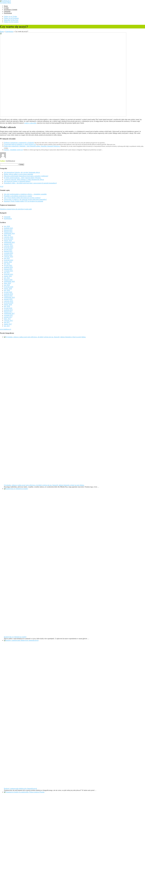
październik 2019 (9, 297)
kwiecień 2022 (8, 260)
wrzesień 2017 (8, 315)
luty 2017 (7, 326)
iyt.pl (1, 186)
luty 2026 (7, 226)
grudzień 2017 (8, 310)
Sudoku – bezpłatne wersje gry (13, 150)
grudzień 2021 (8, 267)
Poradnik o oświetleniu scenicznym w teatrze (18, 196)
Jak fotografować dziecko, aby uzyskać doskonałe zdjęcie (22, 172)
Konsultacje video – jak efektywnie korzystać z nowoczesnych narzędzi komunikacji (30, 183)
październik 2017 (9, 313)
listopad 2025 (8, 230)
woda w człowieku (30, 123)
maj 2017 (7, 322)
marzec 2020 (8, 288)
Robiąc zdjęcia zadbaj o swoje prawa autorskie (18, 174)
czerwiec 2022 (8, 256)
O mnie (6, 8)
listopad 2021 (8, 269)
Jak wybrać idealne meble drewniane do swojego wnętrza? (22, 198)
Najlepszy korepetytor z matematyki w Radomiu (19, 142)
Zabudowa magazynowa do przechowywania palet (16, 209)
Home (6, 6)
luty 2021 (7, 278)
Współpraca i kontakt (10, 9)
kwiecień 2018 (8, 303)
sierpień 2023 (8, 244)
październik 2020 (9, 281)
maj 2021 (7, 272)
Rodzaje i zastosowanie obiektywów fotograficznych (20, 788)
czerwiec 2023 (8, 246)
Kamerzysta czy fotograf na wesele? (15, 637)
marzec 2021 (8, 276)
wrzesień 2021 (8, 271)
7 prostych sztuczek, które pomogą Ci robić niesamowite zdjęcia (24, 179)
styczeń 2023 (8, 249)
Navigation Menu (5, 2)
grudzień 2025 (8, 228)
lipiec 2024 (7, 235)
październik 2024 (9, 233)
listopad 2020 (8, 279)
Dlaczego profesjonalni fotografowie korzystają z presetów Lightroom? (26, 176)
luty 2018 (7, 306)
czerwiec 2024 (8, 237)
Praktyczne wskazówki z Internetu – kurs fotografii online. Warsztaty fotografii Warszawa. (32, 146)
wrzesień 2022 (8, 253)
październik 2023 (9, 242)
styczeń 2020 (8, 292)
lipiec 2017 (7, 319)
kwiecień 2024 (8, 239)
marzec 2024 (8, 240)
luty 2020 (7, 290)
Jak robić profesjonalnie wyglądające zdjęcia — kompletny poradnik (25, 194)
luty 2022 (7, 263)
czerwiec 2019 (8, 301)
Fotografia (7, 11)
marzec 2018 (8, 304)
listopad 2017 (8, 311)
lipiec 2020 (7, 283)
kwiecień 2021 (8, 274)
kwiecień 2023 (8, 247)
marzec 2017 (8, 324)
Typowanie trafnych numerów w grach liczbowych (20, 144)
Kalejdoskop (8, 13)
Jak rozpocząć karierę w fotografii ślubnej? (17, 181)
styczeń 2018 (8, 308)
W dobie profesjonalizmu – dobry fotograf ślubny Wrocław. (22, 178)
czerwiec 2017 (8, 320)
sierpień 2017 (8, 317)
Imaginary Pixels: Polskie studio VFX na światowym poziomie (23, 201)
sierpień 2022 (8, 255)
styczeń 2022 (8, 265)
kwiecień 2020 (8, 287)
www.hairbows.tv (5, 329)
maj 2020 (7, 285)
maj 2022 (7, 258)
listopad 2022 (8, 251)
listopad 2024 (8, 231)
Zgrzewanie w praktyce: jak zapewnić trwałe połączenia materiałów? (25, 199)
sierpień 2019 (8, 299)
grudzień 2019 (8, 294)
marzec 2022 (8, 262)
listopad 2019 (8, 295)
